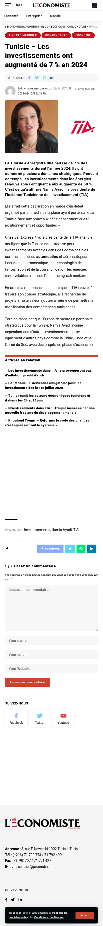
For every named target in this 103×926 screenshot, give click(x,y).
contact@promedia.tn (35, 867)
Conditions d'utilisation (49, 917)
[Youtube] (63, 718)
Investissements (37, 530)
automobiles (47, 256)
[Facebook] (16, 718)
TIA (76, 530)
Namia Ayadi (53, 189)
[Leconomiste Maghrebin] (51, 5)
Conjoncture (56, 35)
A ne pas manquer (23, 35)
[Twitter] (40, 718)
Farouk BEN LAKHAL (37, 88)
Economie (83, 35)
